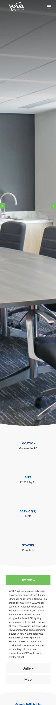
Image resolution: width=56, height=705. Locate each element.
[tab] (28, 580)
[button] (49, 6)
